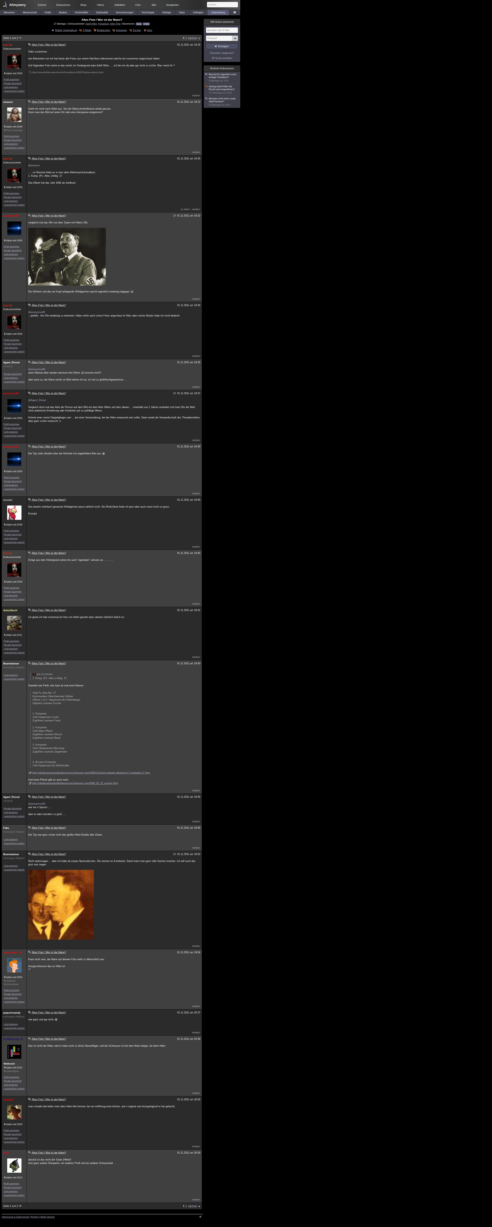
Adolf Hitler (91, 23)
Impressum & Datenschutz (15, 1217)
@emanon (34, 165)
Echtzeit (42, 5)
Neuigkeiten (172, 5)
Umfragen (198, 12)
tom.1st (7, 44)
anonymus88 (10, 215)
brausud (8, 1099)
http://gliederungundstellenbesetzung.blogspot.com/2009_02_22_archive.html (75, 783)
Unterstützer (12, 984)
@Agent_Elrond (37, 400)
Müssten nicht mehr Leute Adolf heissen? (222, 101)
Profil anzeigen (11, 79)
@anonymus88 (36, 312)
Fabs (6, 828)
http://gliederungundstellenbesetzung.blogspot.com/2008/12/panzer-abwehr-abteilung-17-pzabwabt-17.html (91, 772)
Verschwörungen (125, 12)
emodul (7, 500)
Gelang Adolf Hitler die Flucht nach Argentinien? (222, 89)
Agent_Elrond (11, 362)
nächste (192, 38)
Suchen (137, 30)
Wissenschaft (30, 12)
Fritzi (6, 1152)
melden (196, 95)
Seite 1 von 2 (10, 38)
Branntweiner (11, 663)
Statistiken (119, 5)
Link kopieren (11, 87)
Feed (139, 24)
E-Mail (146, 24)
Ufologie (166, 12)
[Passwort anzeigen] (235, 40)
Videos (100, 5)
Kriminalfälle (81, 12)
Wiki (154, 5)
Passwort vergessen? (222, 53)
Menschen (9, 12)
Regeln (35, 1217)
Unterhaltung (218, 12)
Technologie (147, 12)
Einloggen (223, 46)
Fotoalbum (103, 23)
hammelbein (10, 952)
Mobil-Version (47, 1217)
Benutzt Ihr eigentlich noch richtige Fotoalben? (222, 77)
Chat (137, 5)
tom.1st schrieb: (45, 674)
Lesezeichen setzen (14, 91)
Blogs (83, 5)
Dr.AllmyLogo (11, 1039)
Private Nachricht (13, 83)
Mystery (63, 12)
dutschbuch (10, 610)
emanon (8, 102)
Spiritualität (102, 12)
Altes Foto (115, 23)
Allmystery (17, 5)
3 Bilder (87, 30)
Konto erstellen (223, 58)
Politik (48, 12)
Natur (182, 12)
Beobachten (103, 30)
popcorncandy (11, 1012)
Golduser (11, 981)
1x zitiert (185, 209)
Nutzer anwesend (222, 22)
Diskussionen (63, 5)
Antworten (121, 30)
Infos (149, 30)
